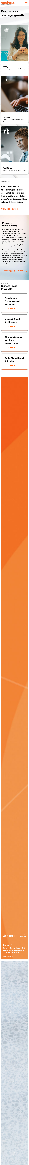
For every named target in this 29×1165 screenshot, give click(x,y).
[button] (26, 3)
